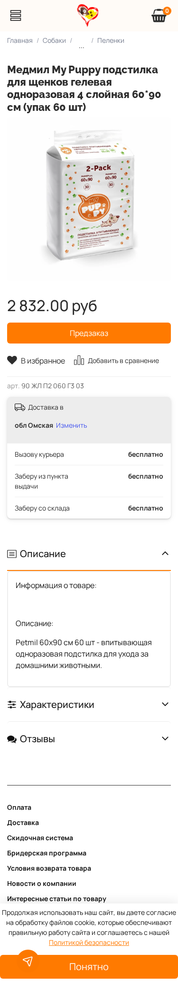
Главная (20, 40)
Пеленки (110, 40)
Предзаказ (89, 333)
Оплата (19, 807)
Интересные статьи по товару (56, 898)
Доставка (23, 822)
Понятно (89, 966)
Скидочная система (40, 837)
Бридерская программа (46, 852)
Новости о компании (41, 883)
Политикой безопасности (89, 942)
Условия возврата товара (49, 868)
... (81, 45)
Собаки (54, 40)
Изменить (71, 425)
